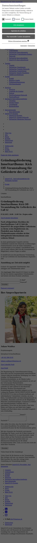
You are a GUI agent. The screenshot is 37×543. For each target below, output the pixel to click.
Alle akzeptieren (18, 25)
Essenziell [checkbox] (8, 19)
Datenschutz (31, 45)
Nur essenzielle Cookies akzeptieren (18, 36)
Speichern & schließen (18, 31)
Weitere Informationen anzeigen (17, 41)
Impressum (23, 45)
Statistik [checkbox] (17, 19)
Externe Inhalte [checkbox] (28, 19)
